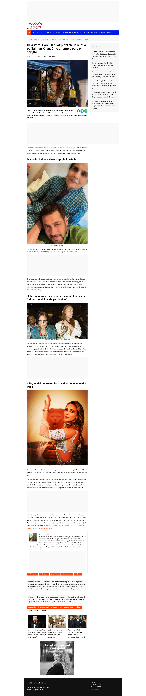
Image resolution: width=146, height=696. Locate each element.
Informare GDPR (95, 687)
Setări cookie (94, 689)
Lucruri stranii (49, 32)
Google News (49, 607)
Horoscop (94, 32)
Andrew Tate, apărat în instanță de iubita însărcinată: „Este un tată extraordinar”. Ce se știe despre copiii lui (104, 84)
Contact (92, 682)
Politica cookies (95, 684)
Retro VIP (75, 32)
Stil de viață (39, 32)
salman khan (68, 574)
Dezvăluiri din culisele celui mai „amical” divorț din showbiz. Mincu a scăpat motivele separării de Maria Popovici (103, 104)
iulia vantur (56, 574)
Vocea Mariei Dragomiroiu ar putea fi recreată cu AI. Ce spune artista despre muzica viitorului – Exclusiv (104, 94)
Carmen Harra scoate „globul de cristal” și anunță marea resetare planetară (102, 65)
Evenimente (67, 32)
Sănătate (58, 32)
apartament (33, 574)
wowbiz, (47, 343)
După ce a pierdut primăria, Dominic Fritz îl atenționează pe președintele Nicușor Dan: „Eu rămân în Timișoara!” (104, 74)
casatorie (45, 574)
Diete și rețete (84, 32)
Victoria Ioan (32, 57)
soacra (79, 574)
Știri (33, 32)
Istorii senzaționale (105, 32)
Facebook (77, 607)
